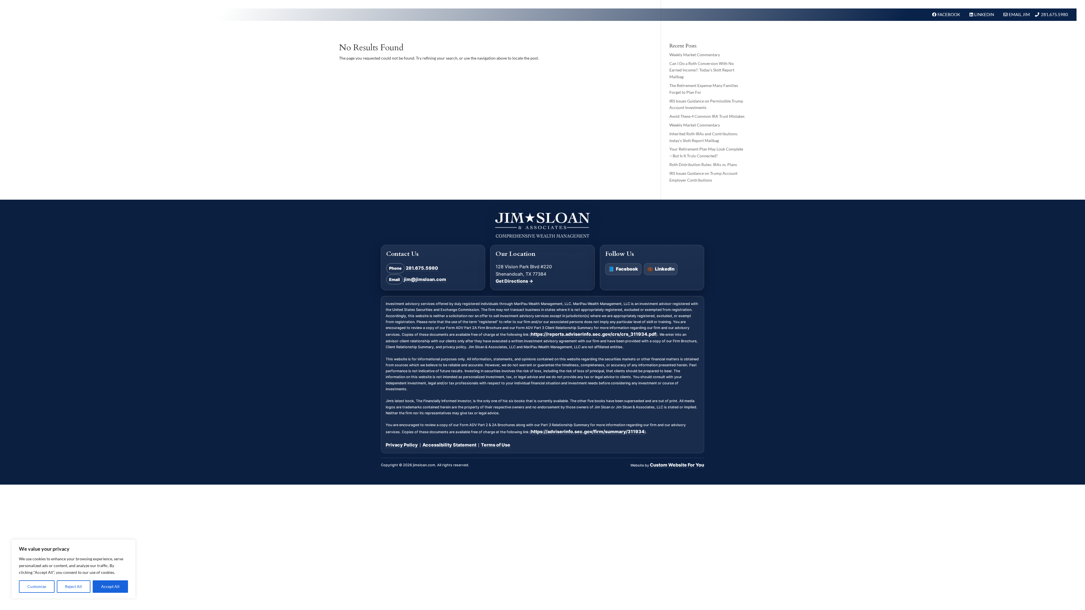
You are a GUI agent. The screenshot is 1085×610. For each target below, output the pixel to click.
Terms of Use (495, 445)
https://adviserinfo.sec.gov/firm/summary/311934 (588, 431)
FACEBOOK (949, 14)
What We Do (878, 32)
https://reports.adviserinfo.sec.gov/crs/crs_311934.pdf (593, 334)
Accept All (110, 586)
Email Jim (1019, 14)
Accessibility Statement (449, 445)
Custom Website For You (677, 465)
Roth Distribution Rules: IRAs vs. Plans (703, 164)
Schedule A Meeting (1041, 32)
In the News (975, 32)
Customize (36, 586)
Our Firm (911, 32)
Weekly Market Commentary (694, 54)
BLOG (1003, 32)
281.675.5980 (1054, 14)
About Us (941, 32)
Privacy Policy (402, 445)
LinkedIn (660, 269)
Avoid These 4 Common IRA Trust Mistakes (707, 116)
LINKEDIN (984, 14)
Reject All (73, 586)
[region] (73, 569)
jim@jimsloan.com (425, 279)
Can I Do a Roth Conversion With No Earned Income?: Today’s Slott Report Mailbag (701, 70)
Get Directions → (514, 281)
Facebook (623, 269)
